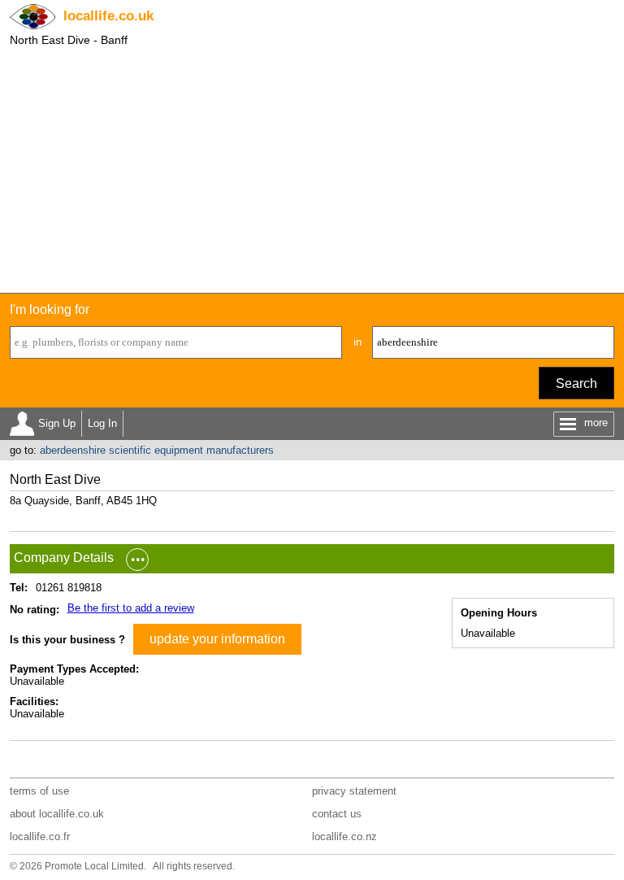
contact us (337, 814)
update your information (217, 639)
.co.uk (108, 16)
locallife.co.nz (344, 836)
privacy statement (354, 791)
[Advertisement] (312, 171)
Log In (102, 423)
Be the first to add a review (130, 608)
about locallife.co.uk (57, 814)
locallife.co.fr (40, 836)
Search (576, 383)
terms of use (39, 791)
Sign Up (57, 423)
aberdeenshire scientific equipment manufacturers (157, 450)
